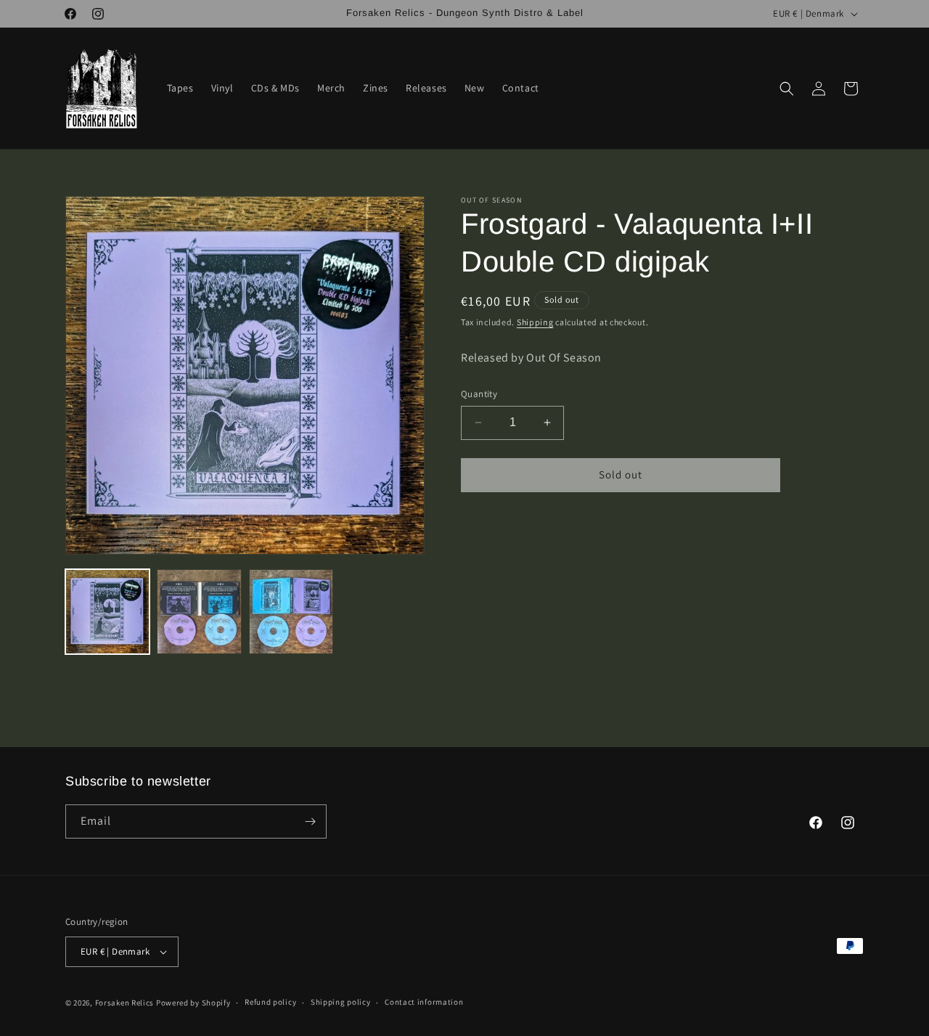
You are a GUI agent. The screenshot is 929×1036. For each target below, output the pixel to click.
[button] (787, 89)
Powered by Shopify (193, 1003)
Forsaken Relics (125, 1003)
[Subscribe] (310, 821)
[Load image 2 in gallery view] (199, 611)
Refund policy (270, 1002)
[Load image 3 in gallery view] (291, 611)
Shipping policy (341, 1002)
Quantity (479, 394)
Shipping (535, 322)
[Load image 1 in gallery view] (107, 611)
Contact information (424, 1002)
